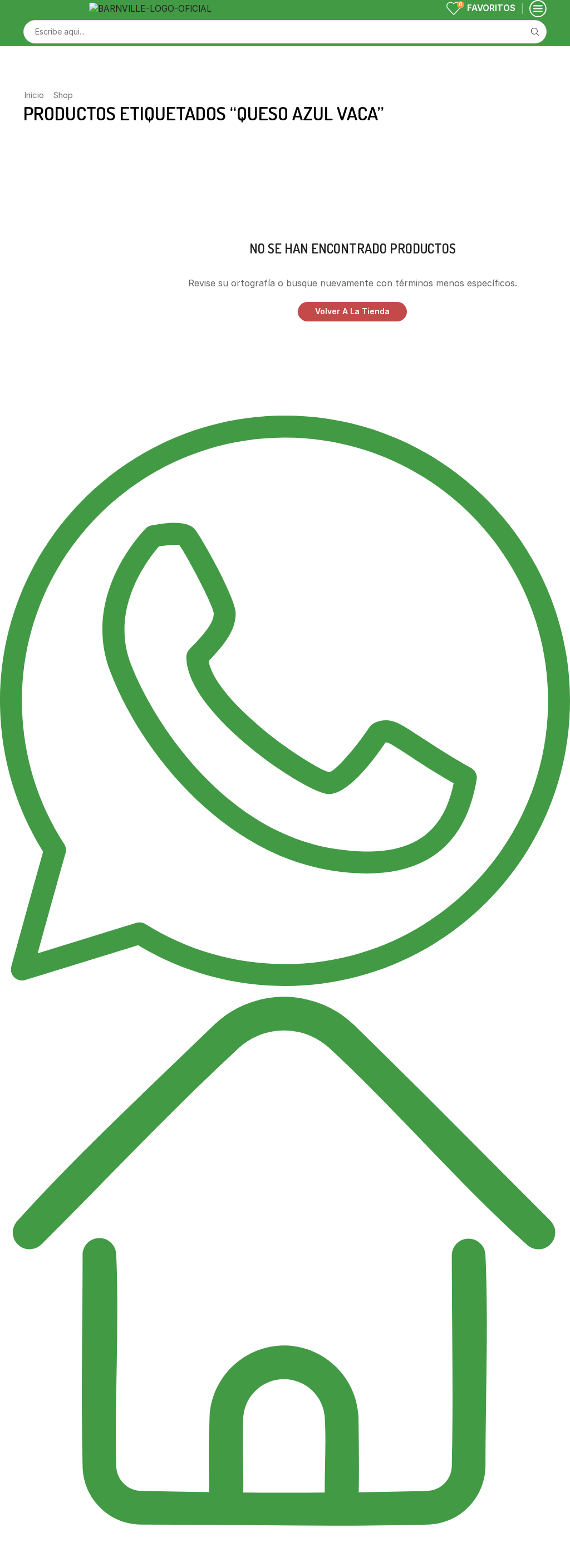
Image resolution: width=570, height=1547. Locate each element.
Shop (63, 95)
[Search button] (535, 32)
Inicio (34, 95)
